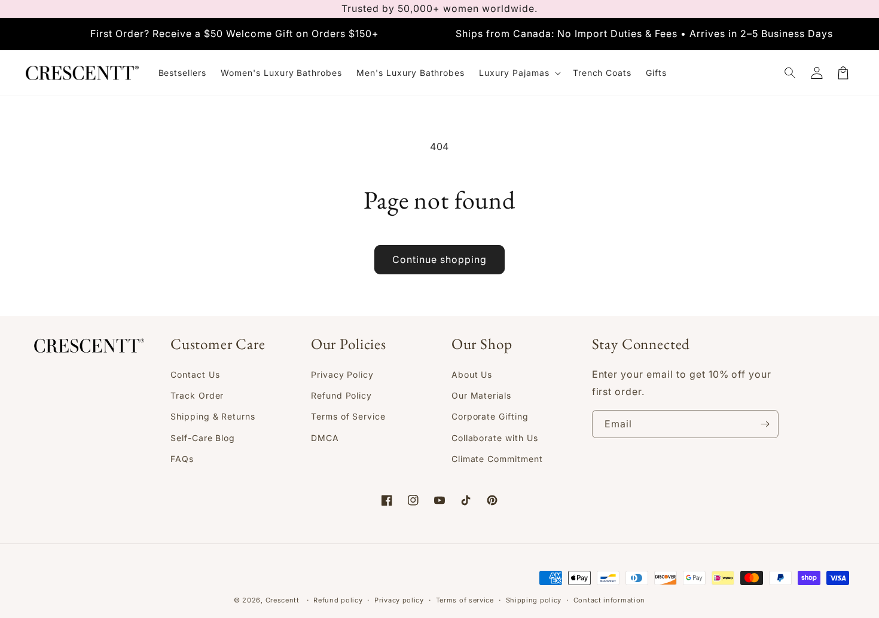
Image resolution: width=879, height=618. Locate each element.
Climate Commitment (497, 459)
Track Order (197, 395)
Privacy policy (399, 600)
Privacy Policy (342, 374)
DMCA (325, 438)
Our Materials (481, 395)
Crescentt (282, 600)
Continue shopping (439, 259)
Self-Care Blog (202, 438)
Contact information (609, 600)
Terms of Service (348, 416)
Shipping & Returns (212, 416)
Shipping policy (534, 600)
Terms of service (465, 600)
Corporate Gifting (490, 416)
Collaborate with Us (494, 438)
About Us (472, 374)
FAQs (182, 459)
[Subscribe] (765, 424)
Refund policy (337, 600)
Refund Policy (341, 395)
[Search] (790, 73)
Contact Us (195, 374)
